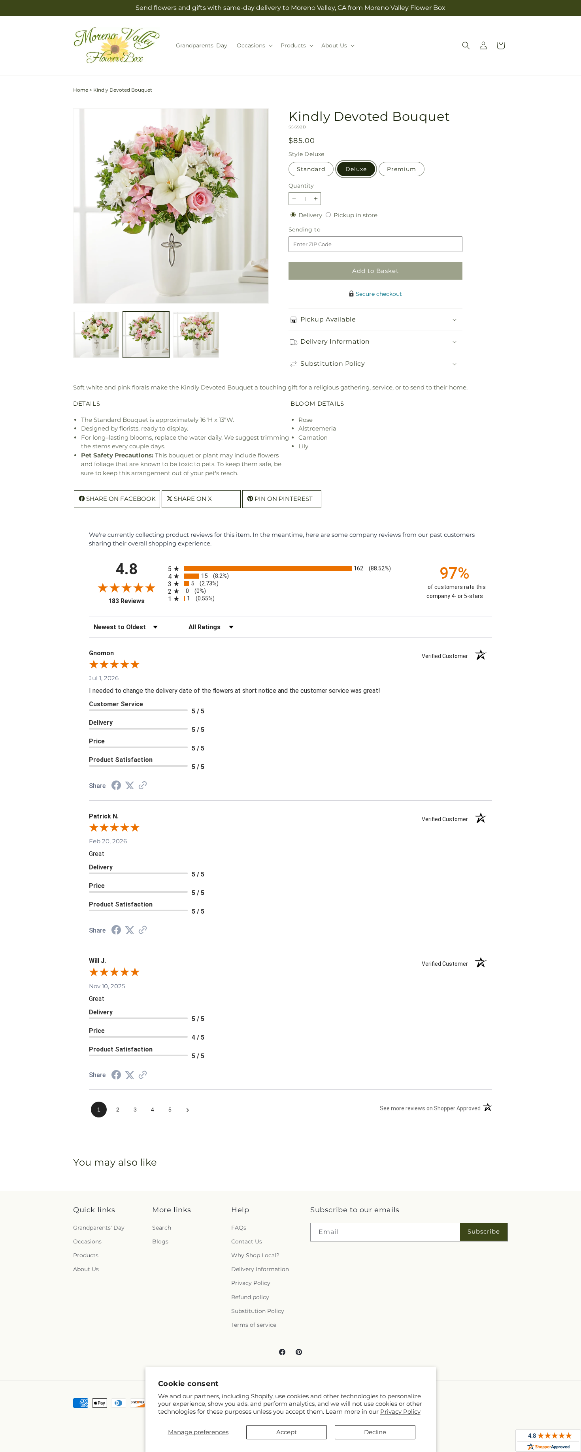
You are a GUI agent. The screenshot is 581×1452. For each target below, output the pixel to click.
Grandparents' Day (98, 1227)
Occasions (87, 1241)
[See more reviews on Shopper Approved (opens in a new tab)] (142, 786)
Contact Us (246, 1241)
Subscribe (484, 1231)
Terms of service (253, 1324)
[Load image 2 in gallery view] (146, 334)
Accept (286, 1432)
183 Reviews (136, 601)
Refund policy (250, 1297)
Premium (401, 169)
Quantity (301, 185)
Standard (311, 169)
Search (161, 1227)
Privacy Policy (400, 1411)
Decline (375, 1432)
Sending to (316, 230)
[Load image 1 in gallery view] (96, 334)
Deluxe (356, 169)
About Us (86, 1269)
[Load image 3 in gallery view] (196, 334)
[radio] (290, 568)
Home (80, 90)
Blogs (160, 1241)
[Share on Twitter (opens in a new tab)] (129, 785)
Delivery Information (260, 1269)
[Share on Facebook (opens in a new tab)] (116, 786)
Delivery (311, 215)
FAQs (238, 1227)
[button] (254, 45)
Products (85, 1255)
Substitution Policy (257, 1311)
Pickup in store (355, 215)
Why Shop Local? (255, 1255)
